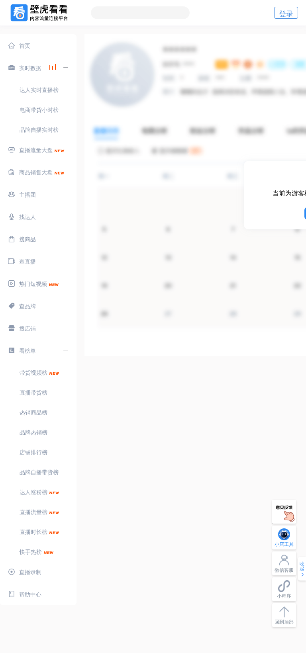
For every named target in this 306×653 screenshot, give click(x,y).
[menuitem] (38, 45)
